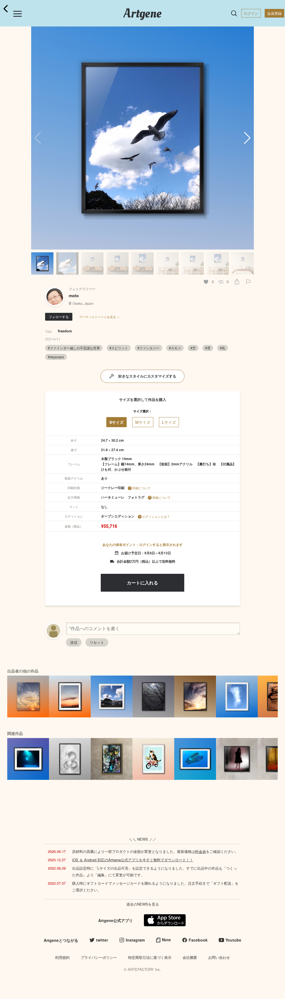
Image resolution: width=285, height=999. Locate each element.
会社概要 (190, 957)
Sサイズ (116, 422)
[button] (247, 138)
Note (166, 939)
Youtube (233, 940)
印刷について (141, 488)
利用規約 (62, 957)
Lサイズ (169, 422)
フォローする (59, 316)
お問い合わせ (219, 957)
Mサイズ (142, 422)
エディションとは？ (156, 516)
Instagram (135, 940)
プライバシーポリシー (99, 957)
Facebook (198, 940)
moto (74, 295)
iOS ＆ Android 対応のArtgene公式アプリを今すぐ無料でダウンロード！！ (132, 859)
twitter (102, 940)
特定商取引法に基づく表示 (149, 957)
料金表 (200, 851)
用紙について (161, 497)
